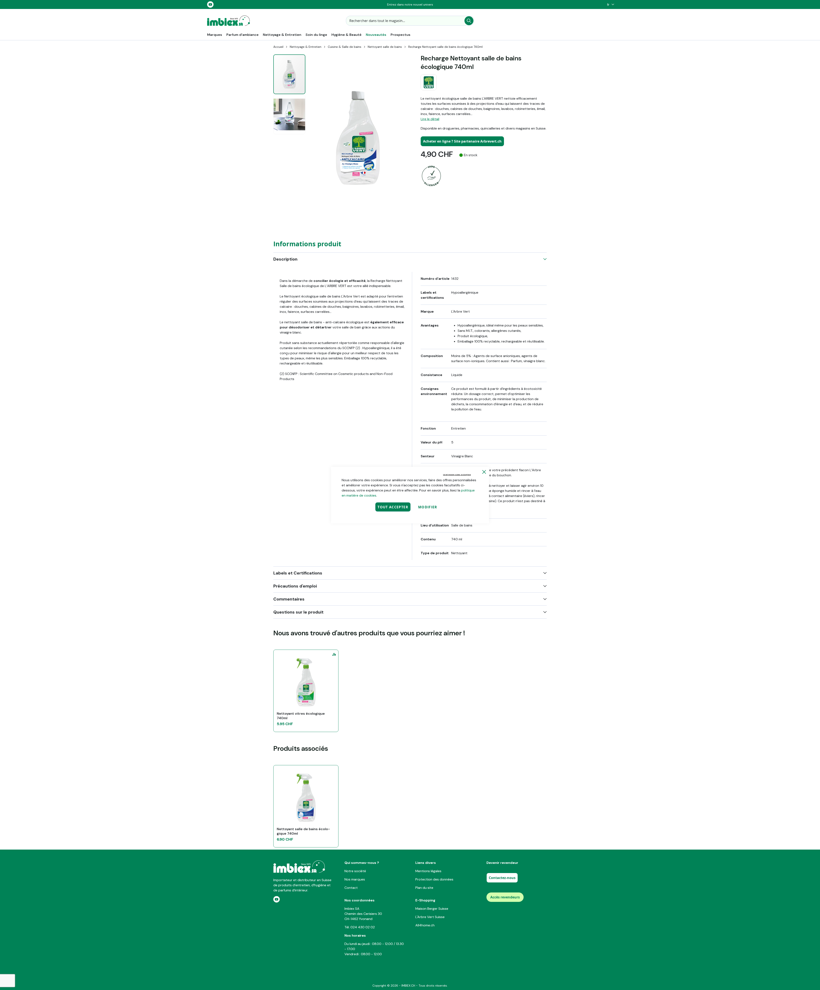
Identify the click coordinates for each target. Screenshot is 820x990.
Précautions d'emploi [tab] (295, 586)
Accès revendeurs (505, 897)
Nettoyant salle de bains (385, 47)
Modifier (427, 506)
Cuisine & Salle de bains (344, 47)
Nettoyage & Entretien (305, 47)
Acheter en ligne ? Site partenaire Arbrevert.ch (462, 141)
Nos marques (354, 879)
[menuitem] (214, 34)
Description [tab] (285, 259)
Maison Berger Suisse (431, 908)
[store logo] (228, 20)
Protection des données (434, 879)
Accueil (278, 47)
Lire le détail (430, 119)
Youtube (210, 4)
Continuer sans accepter (457, 474)
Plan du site (424, 887)
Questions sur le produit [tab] (298, 612)
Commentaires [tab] (289, 599)
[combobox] (410, 21)
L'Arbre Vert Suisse (430, 917)
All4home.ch (425, 925)
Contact (351, 887)
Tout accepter (393, 506)
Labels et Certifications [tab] (297, 573)
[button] (609, 4)
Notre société (355, 871)
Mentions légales (428, 871)
